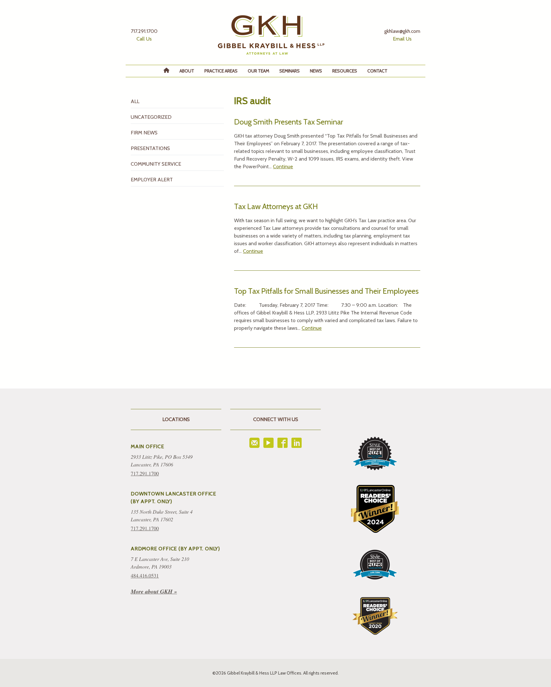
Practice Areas (221, 71)
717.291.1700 (145, 473)
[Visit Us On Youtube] (268, 443)
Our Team (258, 71)
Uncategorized (151, 117)
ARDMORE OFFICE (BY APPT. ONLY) (175, 549)
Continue (283, 166)
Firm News (144, 133)
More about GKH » (154, 591)
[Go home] (271, 35)
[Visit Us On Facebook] (282, 443)
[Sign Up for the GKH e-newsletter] (254, 443)
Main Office (147, 446)
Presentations (150, 148)
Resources (344, 71)
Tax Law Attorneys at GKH (276, 206)
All (135, 101)
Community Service (156, 164)
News (316, 71)
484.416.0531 (145, 575)
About (187, 71)
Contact (377, 71)
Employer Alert (152, 180)
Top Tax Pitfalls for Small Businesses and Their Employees (326, 291)
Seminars (289, 71)
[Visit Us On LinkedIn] (296, 443)
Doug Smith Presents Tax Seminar (288, 121)
